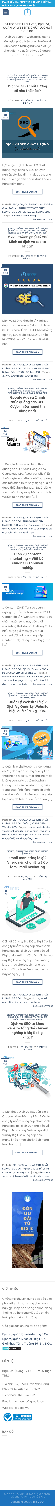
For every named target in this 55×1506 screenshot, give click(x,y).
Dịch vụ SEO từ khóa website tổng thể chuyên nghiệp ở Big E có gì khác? (27, 1030)
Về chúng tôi (19, 1496)
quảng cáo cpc (26, 532)
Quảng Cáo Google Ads (34, 392)
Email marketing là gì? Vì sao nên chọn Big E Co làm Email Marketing (27, 862)
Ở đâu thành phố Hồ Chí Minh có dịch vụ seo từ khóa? (27, 241)
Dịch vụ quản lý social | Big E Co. (24, 1338)
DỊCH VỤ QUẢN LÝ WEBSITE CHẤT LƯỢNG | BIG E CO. (27, 852)
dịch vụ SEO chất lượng (23, 215)
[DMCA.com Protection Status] (11, 1348)
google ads (11, 532)
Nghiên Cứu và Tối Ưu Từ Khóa (24, 232)
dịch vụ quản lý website (15, 528)
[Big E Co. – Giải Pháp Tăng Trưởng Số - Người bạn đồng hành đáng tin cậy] (27, 12)
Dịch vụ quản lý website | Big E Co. (25, 1334)
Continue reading (27, 191)
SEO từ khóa (31, 375)
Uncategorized (33, 1019)
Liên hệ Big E (37, 1496)
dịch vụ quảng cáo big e (15, 834)
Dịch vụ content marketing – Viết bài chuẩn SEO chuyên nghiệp (27, 560)
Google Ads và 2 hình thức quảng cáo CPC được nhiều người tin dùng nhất (27, 403)
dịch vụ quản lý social (36, 680)
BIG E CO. (9, 1494)
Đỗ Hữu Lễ (41, 420)
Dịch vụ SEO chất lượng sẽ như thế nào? (27, 88)
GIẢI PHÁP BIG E (26, 1494)
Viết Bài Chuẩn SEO (34, 549)
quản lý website (15, 838)
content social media (13, 676)
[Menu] (6, 12)
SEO (9, 75)
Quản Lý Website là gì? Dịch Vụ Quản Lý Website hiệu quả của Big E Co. (27, 706)
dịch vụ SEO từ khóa (13, 375)
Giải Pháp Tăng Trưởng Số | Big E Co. (27, 1343)
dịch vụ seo (35, 834)
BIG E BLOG (43, 1494)
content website (35, 676)
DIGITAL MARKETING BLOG (36, 80)
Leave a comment (43, 219)
